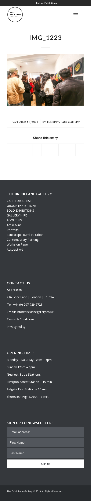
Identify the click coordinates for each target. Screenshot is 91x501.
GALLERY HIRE (17, 215)
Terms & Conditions (20, 319)
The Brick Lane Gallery (63, 122)
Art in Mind (14, 225)
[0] (83, 14)
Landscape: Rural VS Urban (25, 235)
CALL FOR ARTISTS (20, 201)
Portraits (13, 230)
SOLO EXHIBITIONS (20, 210)
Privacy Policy (16, 327)
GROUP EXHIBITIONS (21, 206)
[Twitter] (68, 496)
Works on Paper (18, 244)
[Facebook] (81, 496)
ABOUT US (14, 220)
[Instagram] (75, 496)
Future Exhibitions (46, 3)
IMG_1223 (45, 37)
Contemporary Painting (23, 240)
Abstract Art (15, 249)
